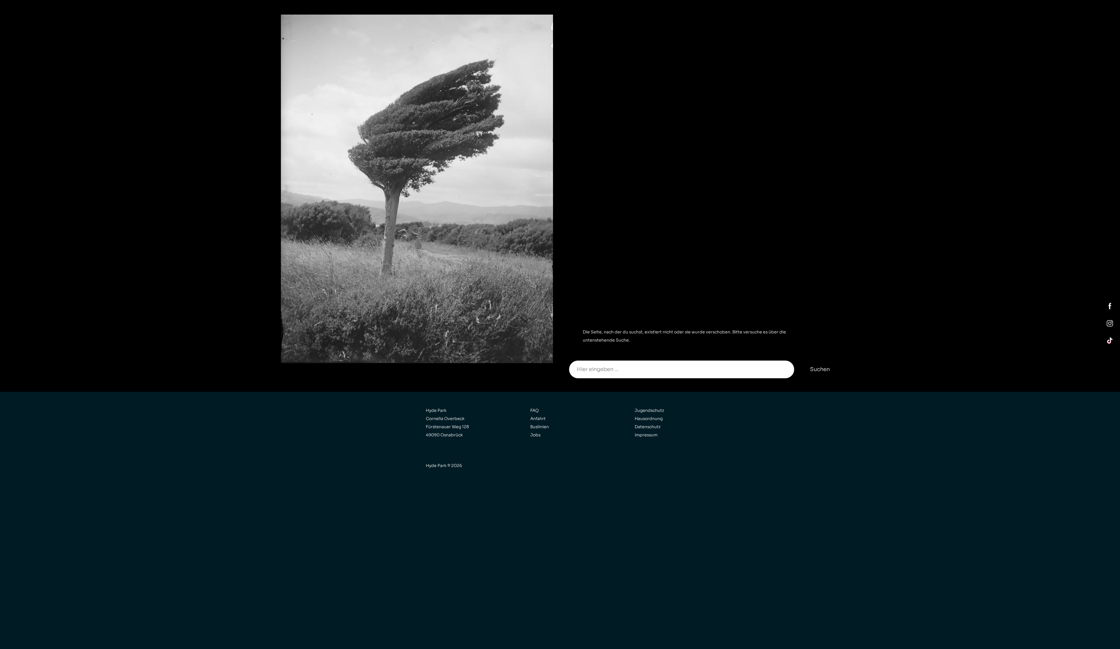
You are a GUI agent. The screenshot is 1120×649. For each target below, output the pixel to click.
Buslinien (539, 426)
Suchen (820, 369)
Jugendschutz (649, 410)
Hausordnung (649, 418)
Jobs (535, 435)
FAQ (534, 410)
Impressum (646, 435)
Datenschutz (648, 426)
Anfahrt (538, 418)
